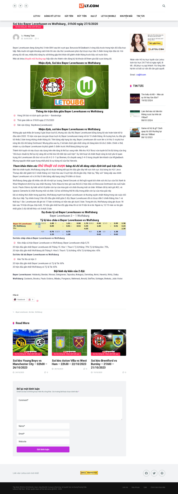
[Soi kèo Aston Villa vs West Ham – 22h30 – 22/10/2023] (69, 342)
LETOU (36, 16)
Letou (49, 489)
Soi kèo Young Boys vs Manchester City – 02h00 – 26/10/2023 (30, 364)
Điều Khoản (136, 487)
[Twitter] (20, 6)
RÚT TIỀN (82, 16)
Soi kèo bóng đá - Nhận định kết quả (28, 27)
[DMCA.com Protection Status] (89, 474)
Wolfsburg (38, 312)
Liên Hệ (125, 487)
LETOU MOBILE (108, 16)
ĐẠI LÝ (94, 16)
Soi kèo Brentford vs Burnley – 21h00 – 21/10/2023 (104, 364)
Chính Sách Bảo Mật (158, 487)
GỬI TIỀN (69, 16)
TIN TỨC (141, 16)
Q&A (145, 487)
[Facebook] (15, 6)
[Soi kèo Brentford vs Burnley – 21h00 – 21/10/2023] (108, 342)
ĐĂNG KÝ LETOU (52, 16)
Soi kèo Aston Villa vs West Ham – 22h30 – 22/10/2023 (69, 362)
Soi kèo (31, 312)
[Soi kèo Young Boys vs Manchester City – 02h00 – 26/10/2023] (30, 342)
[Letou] (89, 5)
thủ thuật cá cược (51, 166)
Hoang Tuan (29, 35)
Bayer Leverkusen (22, 312)
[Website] (26, 6)
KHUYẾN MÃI (126, 16)
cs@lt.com (141, 74)
